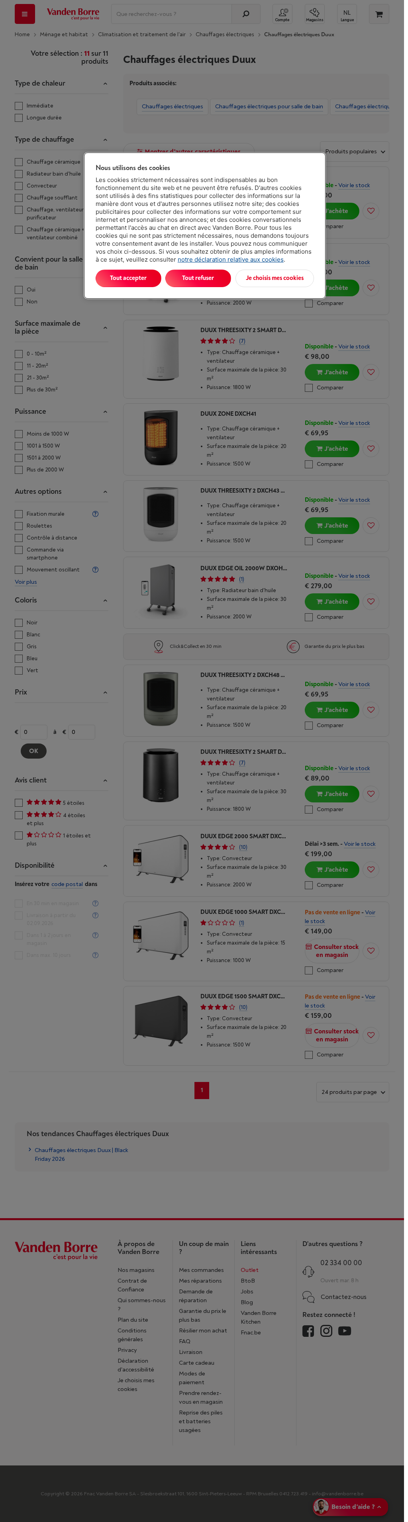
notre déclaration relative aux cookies (231, 259)
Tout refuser (198, 278)
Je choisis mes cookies (275, 278)
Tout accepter (128, 278)
